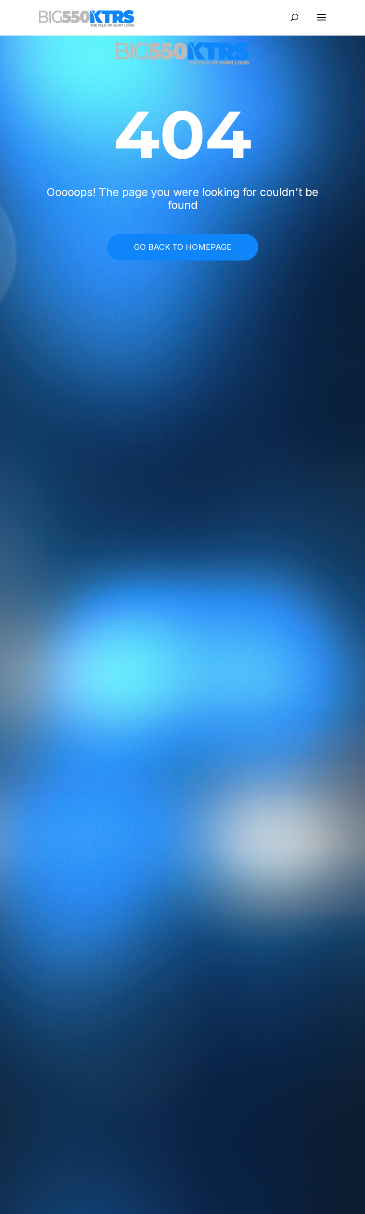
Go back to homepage (182, 247)
